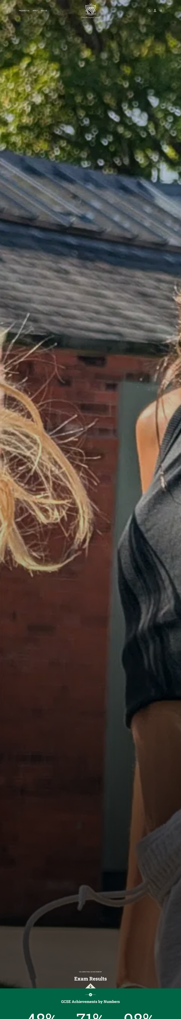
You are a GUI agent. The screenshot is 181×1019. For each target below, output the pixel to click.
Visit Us (44, 11)
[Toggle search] (149, 11)
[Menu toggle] (160, 11)
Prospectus (24, 11)
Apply (35, 11)
